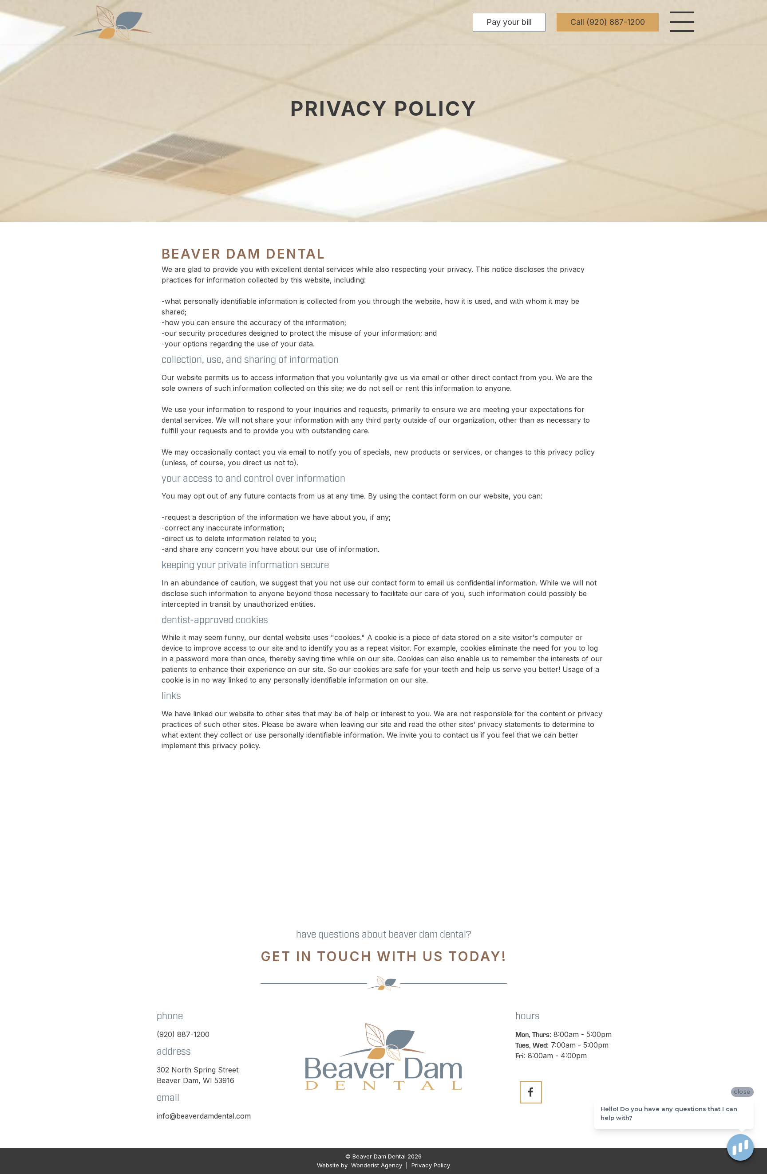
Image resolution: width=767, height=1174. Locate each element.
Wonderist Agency (376, 1165)
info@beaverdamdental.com (204, 1115)
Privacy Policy (430, 1165)
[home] (113, 22)
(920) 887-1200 (183, 1034)
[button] (682, 22)
